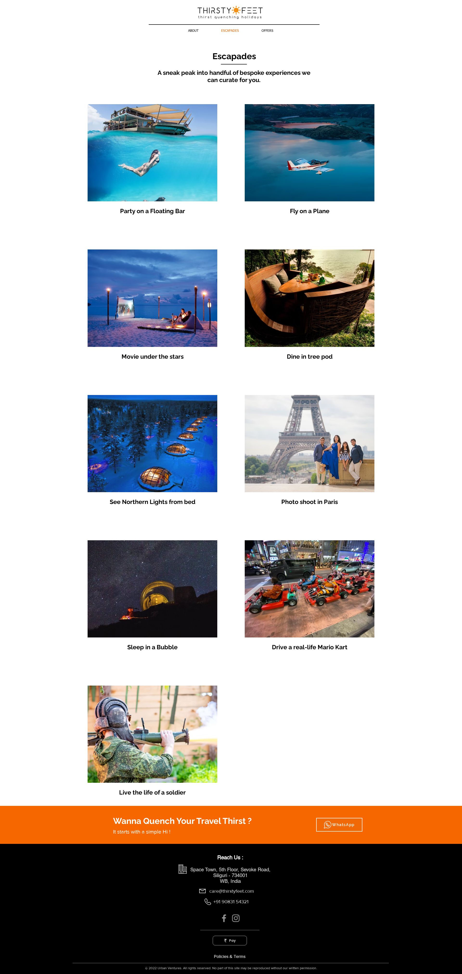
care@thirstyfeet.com (231, 891)
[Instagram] (236, 918)
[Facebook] (224, 918)
